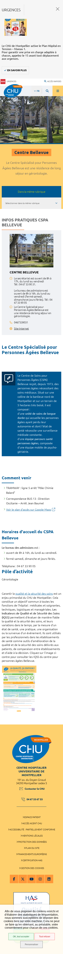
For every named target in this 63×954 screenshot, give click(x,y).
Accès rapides (54, 81)
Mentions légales (32, 835)
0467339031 (21, 322)
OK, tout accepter (21, 936)
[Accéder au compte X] (23, 879)
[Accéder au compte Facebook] (14, 879)
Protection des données (32, 842)
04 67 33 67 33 (35, 799)
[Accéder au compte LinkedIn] (49, 879)
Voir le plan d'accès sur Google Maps (28, 509)
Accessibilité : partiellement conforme (32, 829)
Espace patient (32, 817)
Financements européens (32, 854)
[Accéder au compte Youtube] (31, 879)
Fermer (57, 9)
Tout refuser (44, 936)
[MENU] (57, 91)
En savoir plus (17, 70)
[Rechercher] (47, 91)
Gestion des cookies (32, 868)
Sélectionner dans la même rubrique (22, 203)
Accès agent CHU (32, 823)
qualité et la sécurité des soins (34, 593)
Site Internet (21, 328)
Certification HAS (32, 860)
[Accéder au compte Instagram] (40, 879)
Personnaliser (31, 944)
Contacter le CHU (35, 788)
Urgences (11, 81)
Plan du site (32, 848)
